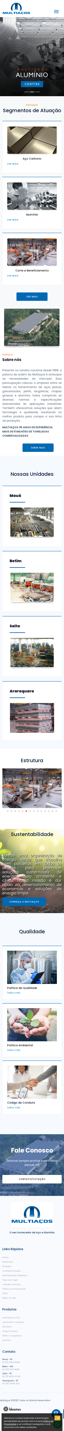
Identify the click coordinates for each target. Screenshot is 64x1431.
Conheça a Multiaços (24, 901)
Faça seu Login (10, 1279)
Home (5, 1257)
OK (58, 1418)
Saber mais (38, 447)
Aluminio (6, 1340)
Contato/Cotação (32, 1179)
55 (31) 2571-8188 (11, 1369)
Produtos (6, 1266)
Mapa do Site (9, 1297)
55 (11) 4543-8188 (11, 1362)
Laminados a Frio (11, 1317)
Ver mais (12, 164)
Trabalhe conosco (11, 1284)
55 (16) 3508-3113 (11, 1383)
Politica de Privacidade (14, 1288)
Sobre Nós (7, 1261)
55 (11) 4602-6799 (11, 1376)
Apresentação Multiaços (14, 1275)
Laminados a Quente (13, 1322)
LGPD (4, 1293)
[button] (56, 11)
